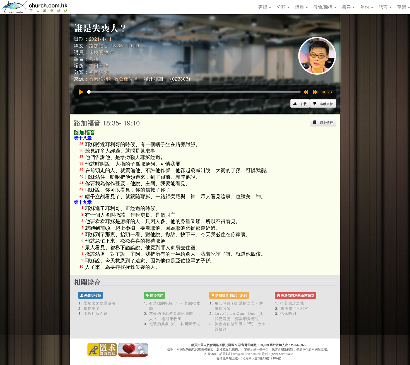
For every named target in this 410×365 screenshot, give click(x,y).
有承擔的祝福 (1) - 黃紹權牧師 (174, 305)
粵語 (94, 58)
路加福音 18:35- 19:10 (114, 45)
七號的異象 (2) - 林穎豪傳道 (174, 323)
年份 (365, 7)
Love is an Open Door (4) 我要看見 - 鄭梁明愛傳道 (239, 316)
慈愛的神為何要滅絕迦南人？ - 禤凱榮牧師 (171, 316)
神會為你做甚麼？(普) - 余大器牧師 (240, 326)
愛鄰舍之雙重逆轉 (99, 303)
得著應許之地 (292, 303)
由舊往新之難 (96, 313)
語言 (384, 7)
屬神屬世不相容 (294, 308)
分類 (282, 7)
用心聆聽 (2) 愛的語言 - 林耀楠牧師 (239, 305)
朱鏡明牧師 (101, 52)
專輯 (263, 7)
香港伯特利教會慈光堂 (114, 78)
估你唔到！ (290, 313)
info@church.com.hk (247, 353)
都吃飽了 (92, 308)
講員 (300, 7)
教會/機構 (323, 7)
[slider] (194, 92)
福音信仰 (99, 71)
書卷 (347, 7)
